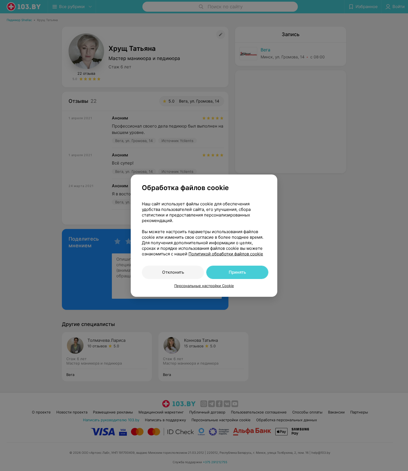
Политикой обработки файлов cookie (225, 253)
